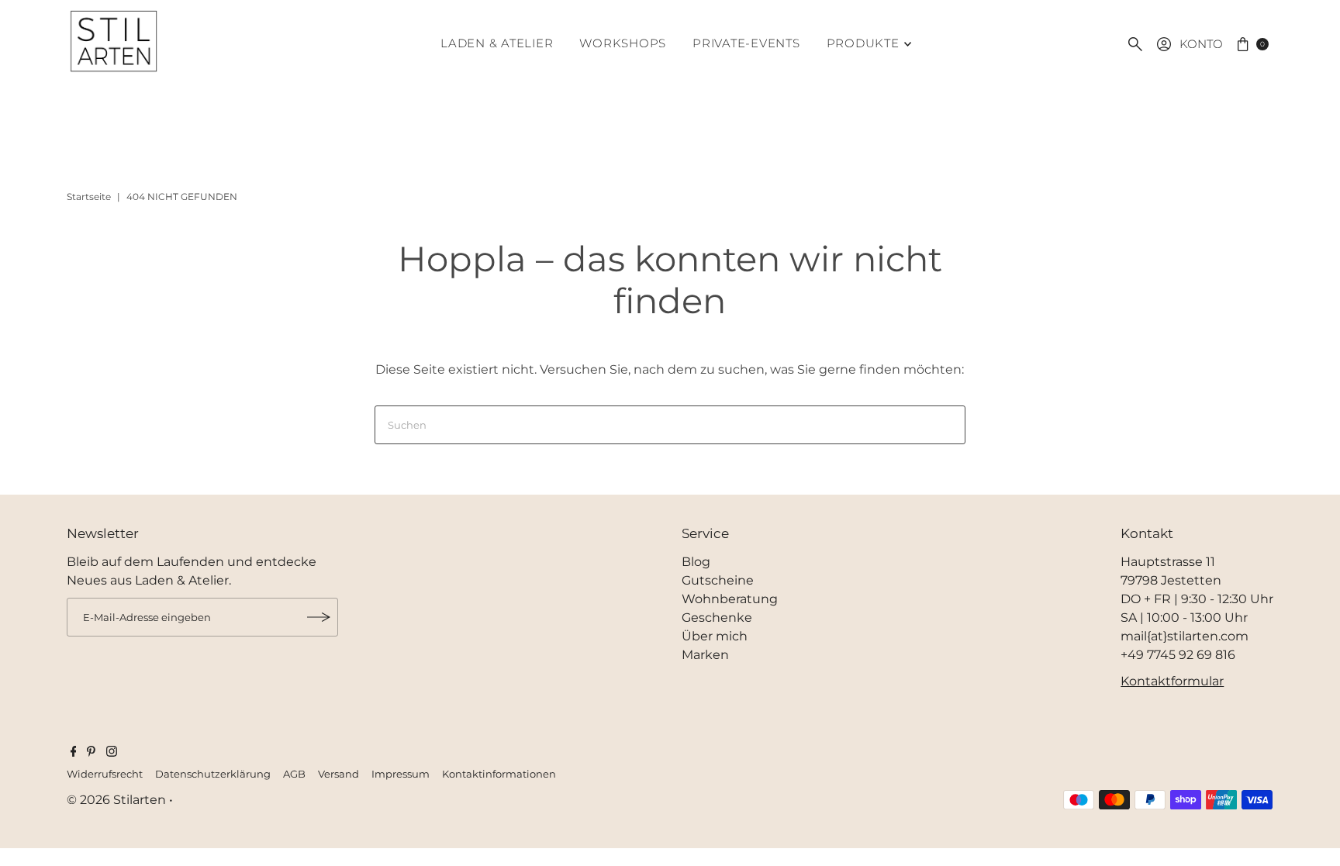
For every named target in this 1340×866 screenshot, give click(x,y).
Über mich (715, 636)
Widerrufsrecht (105, 774)
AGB (294, 774)
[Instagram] (111, 752)
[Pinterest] (91, 752)
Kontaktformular (1172, 681)
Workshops (622, 43)
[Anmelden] (318, 617)
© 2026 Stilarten (118, 799)
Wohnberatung (730, 599)
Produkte (863, 43)
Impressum (400, 774)
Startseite (89, 196)
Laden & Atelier (496, 43)
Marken (705, 654)
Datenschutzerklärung (213, 774)
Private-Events (746, 43)
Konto (1201, 43)
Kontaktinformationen (499, 774)
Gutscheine (718, 580)
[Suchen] (1135, 44)
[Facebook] (74, 752)
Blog (696, 561)
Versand (338, 774)
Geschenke (717, 617)
